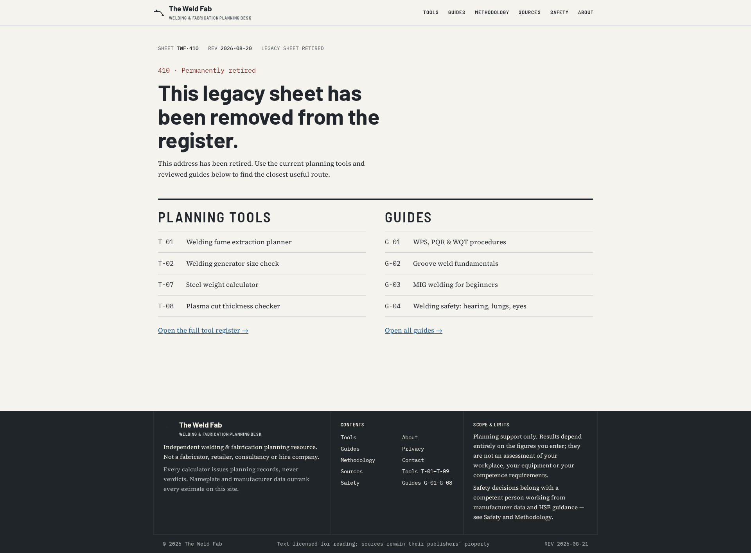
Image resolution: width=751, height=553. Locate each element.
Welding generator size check (218, 263)
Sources (530, 12)
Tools (430, 12)
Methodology (492, 12)
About (586, 12)
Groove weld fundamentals (441, 263)
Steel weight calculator (208, 284)
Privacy (413, 448)
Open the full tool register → (203, 330)
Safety (559, 12)
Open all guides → (413, 330)
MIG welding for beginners (441, 284)
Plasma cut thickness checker (219, 306)
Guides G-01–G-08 (427, 482)
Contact (413, 460)
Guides (456, 12)
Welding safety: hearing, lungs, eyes (455, 306)
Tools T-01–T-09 (425, 471)
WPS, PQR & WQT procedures (445, 242)
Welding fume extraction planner (225, 242)
